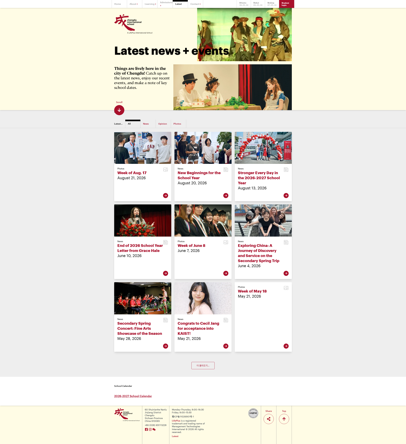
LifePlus (176, 420)
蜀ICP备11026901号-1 (183, 416)
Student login (285, 4)
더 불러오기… (203, 365)
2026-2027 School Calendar (133, 396)
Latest (175, 436)
